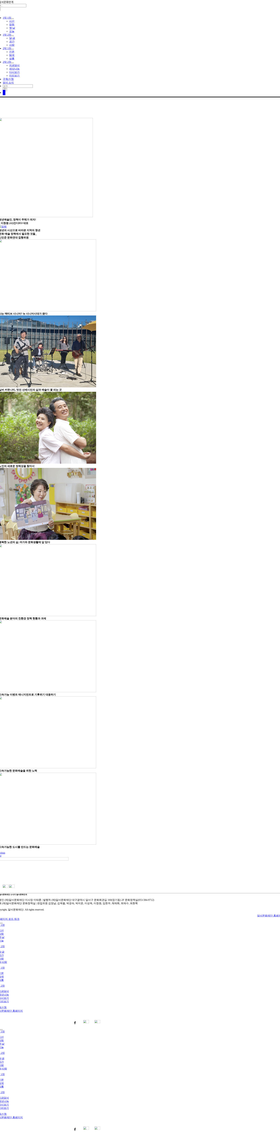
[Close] (1, 923)
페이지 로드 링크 (9, 919)
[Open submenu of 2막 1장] (12, 49)
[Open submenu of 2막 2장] (12, 62)
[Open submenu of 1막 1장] (12, 18)
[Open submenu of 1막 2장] (12, 35)
